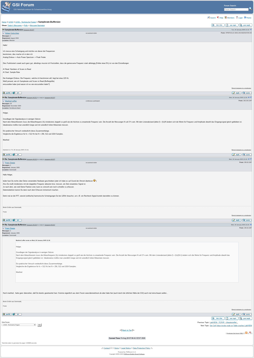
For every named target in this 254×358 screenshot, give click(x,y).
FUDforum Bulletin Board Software (134, 354)
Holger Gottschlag (12, 33)
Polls (26, 25)
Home (248, 18)
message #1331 (32, 97)
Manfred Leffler (11, 101)
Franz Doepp (10, 163)
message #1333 (32, 159)
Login (240, 18)
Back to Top (127, 330)
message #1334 (32, 225)
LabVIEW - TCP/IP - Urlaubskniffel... (224, 322)
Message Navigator (37, 25)
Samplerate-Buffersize (14, 30)
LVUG (11, 22)
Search (213, 18)
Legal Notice (126, 348)
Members (230, 18)
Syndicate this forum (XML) (235, 333)
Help (221, 18)
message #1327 (29, 30)
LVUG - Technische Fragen (25, 22)
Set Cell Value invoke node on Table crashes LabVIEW (231, 326)
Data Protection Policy (141, 348)
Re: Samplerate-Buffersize (15, 98)
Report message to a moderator (241, 88)
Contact (107, 348)
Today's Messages (15, 25)
